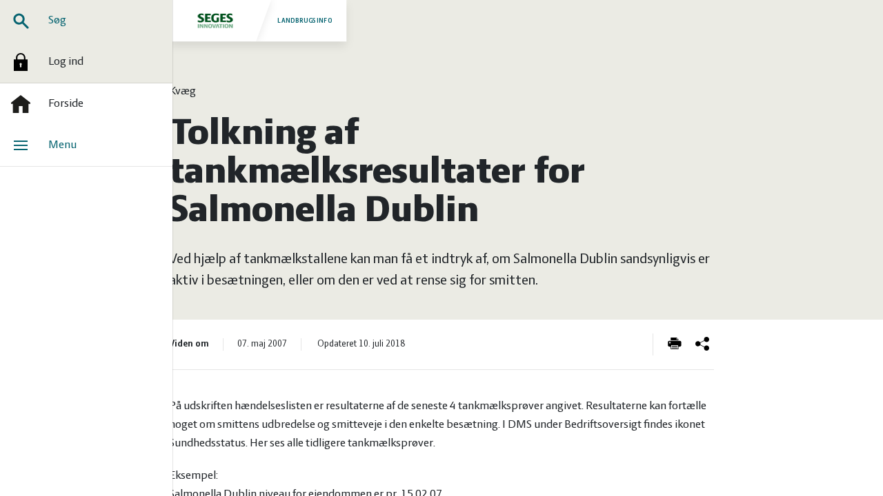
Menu (62, 145)
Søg (57, 20)
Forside (65, 104)
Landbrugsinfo (305, 20)
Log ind (65, 62)
